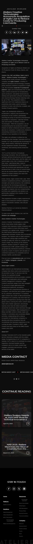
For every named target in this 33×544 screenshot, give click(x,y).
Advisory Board (23, 526)
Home (5, 496)
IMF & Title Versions (7, 517)
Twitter (7, 260)
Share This (16, 28)
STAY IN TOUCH (16, 482)
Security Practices (23, 513)
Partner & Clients (23, 528)
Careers (21, 536)
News (20, 533)
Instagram (13, 260)
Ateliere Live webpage (9, 215)
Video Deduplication (8, 514)
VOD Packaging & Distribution (10, 520)
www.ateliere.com (17, 258)
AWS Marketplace (23, 508)
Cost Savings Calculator (24, 500)
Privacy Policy (22, 510)
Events (20, 531)
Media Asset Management (9, 523)
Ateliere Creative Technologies (16, 77)
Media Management (7, 512)
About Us (21, 523)
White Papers (22, 505)
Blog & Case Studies (23, 503)
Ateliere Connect (7, 504)
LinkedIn (19, 260)
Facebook (5, 262)
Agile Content (14, 81)
